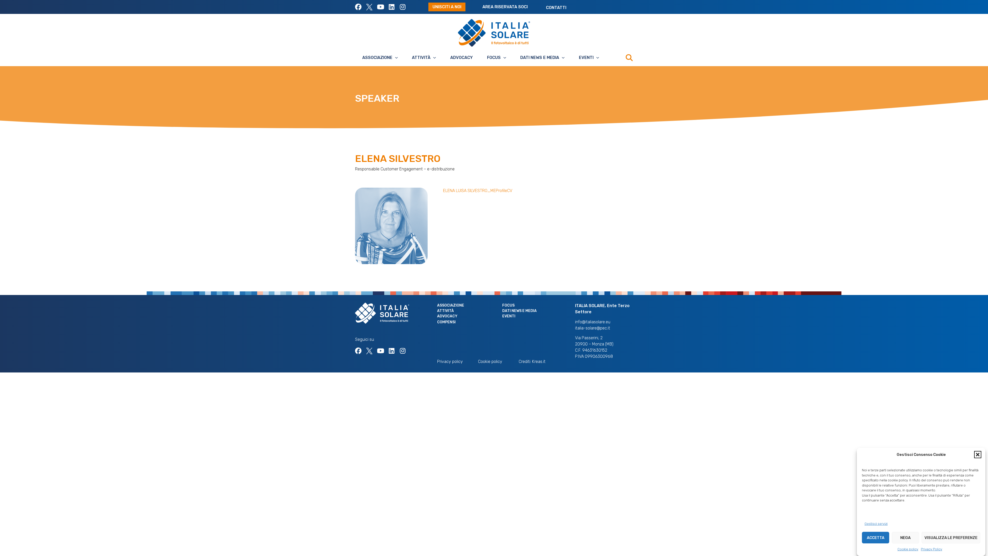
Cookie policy (907, 549)
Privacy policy (450, 361)
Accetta (875, 537)
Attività (421, 57)
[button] (977, 454)
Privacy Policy (931, 549)
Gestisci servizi (876, 524)
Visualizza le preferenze (950, 537)
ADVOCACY (461, 57)
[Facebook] (358, 7)
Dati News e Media (539, 57)
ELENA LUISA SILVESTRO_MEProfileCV (477, 190)
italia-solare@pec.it (592, 328)
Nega (905, 537)
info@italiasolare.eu (592, 321)
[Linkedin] (391, 7)
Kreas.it (538, 361)
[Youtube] (380, 7)
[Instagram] (402, 7)
